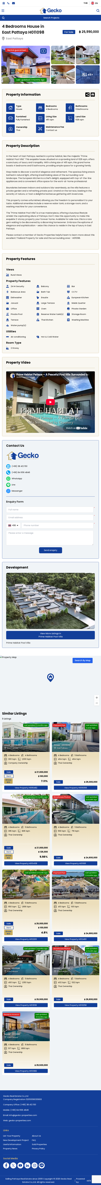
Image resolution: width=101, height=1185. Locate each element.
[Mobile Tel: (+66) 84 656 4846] (8, 3)
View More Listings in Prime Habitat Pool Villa (51, 635)
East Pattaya (14, 38)
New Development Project (16, 1140)
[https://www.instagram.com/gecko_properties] (35, 1165)
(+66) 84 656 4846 (21, 472)
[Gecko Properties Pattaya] (50, 10)
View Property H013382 (26, 1071)
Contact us (51, 130)
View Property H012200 (26, 939)
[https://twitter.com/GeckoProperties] (13, 1165)
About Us (36, 1135)
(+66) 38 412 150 (19, 466)
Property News (10, 1148)
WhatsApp (17, 478)
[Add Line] (42, 1165)
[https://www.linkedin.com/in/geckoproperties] (27, 1165)
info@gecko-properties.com (23, 1115)
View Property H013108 (26, 1005)
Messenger (17, 490)
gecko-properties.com (20, 1120)
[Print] (93, 94)
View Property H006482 (26, 787)
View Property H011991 (75, 863)
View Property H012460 (76, 939)
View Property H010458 (26, 863)
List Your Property (11, 1135)
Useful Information (12, 1144)
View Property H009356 (75, 787)
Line (13, 484)
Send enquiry (50, 550)
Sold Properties (39, 1144)
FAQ (34, 1140)
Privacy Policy (38, 1148)
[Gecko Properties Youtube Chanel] (20, 1165)
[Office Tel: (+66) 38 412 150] (4, 3)
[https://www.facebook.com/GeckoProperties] (6, 1165)
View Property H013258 (76, 1005)
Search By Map (82, 660)
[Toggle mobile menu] (3, 10)
